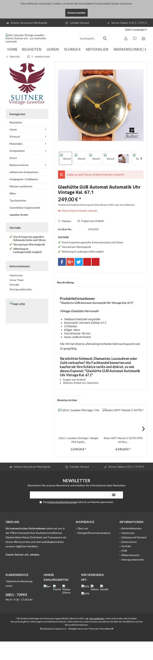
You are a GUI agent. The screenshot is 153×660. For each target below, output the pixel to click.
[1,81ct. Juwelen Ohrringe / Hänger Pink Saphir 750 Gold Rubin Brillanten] (78, 421)
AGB (124, 550)
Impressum (16, 275)
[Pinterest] (87, 262)
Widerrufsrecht (130, 555)
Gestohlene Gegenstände (25, 207)
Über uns (83, 528)
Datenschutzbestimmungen (62, 502)
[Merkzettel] (135, 38)
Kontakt (14, 284)
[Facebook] (62, 262)
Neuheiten (16, 122)
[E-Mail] (95, 262)
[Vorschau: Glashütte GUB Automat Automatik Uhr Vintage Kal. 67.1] (65, 158)
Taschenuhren (18, 200)
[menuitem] (143, 38)
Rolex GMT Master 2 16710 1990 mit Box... (123, 439)
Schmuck (15, 136)
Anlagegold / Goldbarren (24, 179)
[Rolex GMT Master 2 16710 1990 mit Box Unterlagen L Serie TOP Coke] (123, 421)
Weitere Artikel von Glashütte (81, 382)
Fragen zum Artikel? (92, 220)
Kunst (13, 157)
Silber (13, 193)
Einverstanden (76, 12)
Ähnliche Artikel (67, 400)
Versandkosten (96, 618)
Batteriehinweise (131, 528)
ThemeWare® (106, 628)
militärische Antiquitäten (24, 172)
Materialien (16, 143)
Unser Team (17, 279)
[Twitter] (79, 262)
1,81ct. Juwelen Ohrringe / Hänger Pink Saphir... (78, 439)
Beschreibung (65, 282)
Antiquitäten (17, 150)
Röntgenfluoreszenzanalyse (94, 532)
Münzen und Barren (21, 186)
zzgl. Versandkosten (125, 204)
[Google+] (70, 262)
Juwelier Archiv (19, 214)
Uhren (13, 129)
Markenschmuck (19, 165)
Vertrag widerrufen (21, 289)
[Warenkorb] (143, 38)
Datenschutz (129, 541)
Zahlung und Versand (133, 537)
